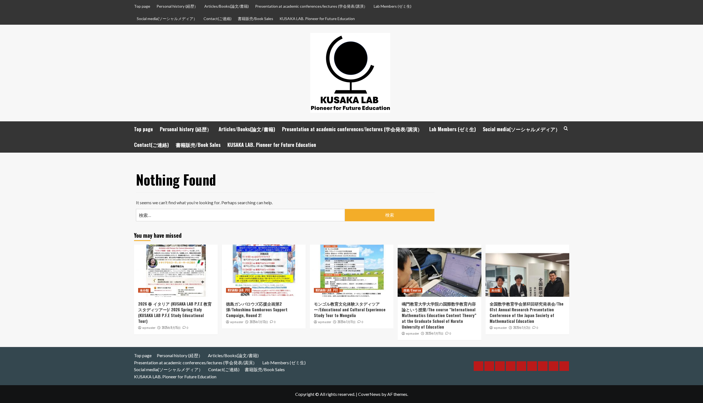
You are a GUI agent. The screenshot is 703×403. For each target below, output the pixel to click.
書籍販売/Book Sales (255, 18)
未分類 (144, 290)
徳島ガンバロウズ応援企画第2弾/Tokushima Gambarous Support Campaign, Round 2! (257, 309)
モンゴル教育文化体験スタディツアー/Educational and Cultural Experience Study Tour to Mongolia (350, 309)
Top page (142, 6)
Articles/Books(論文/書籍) (226, 6)
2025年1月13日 (259, 322)
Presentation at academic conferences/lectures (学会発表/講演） (311, 6)
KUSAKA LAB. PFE (239, 290)
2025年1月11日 (346, 322)
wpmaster (148, 328)
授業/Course (412, 290)
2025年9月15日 (171, 327)
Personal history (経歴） (177, 6)
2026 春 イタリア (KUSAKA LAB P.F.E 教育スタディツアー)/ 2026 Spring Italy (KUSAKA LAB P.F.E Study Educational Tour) (175, 312)
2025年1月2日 (522, 327)
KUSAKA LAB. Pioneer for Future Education (317, 18)
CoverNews (369, 394)
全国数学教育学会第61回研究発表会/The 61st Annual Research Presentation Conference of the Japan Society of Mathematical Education (526, 312)
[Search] (565, 128)
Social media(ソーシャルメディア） (167, 18)
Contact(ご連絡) (217, 18)
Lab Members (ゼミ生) (392, 6)
